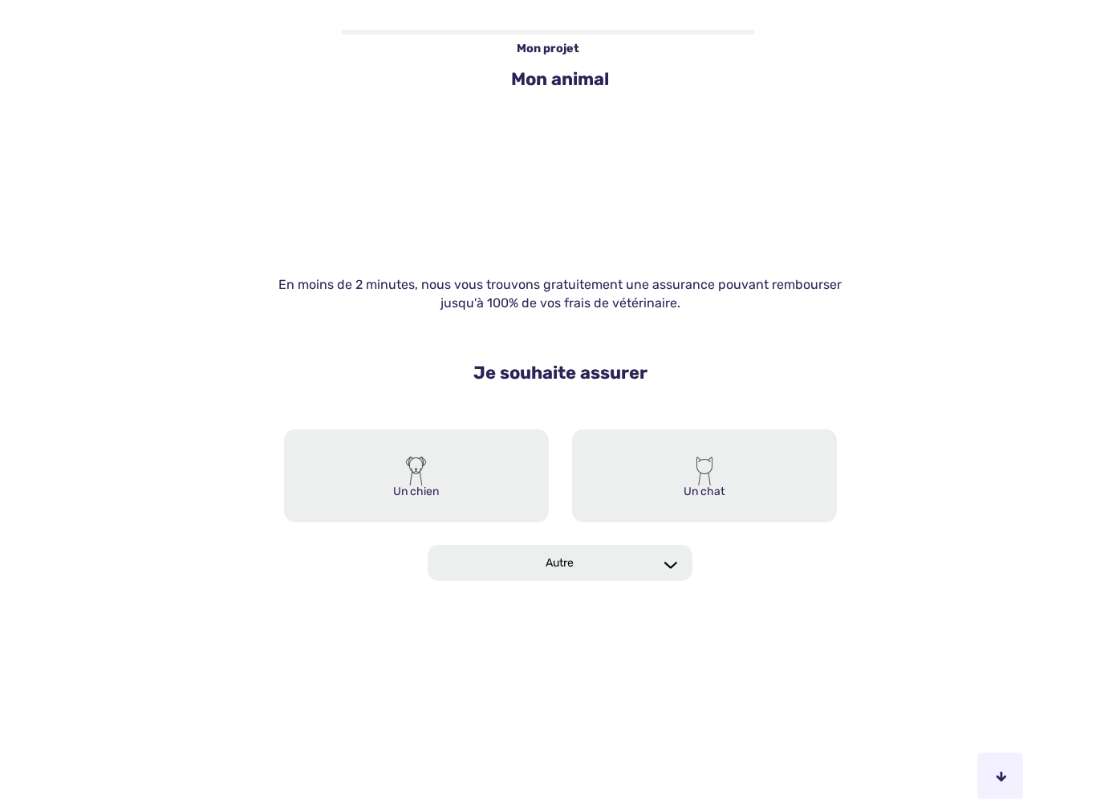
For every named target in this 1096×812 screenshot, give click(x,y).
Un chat (704, 493)
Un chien (416, 493)
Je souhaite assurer (560, 374)
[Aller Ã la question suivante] (1000, 776)
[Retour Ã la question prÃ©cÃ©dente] (946, 776)
